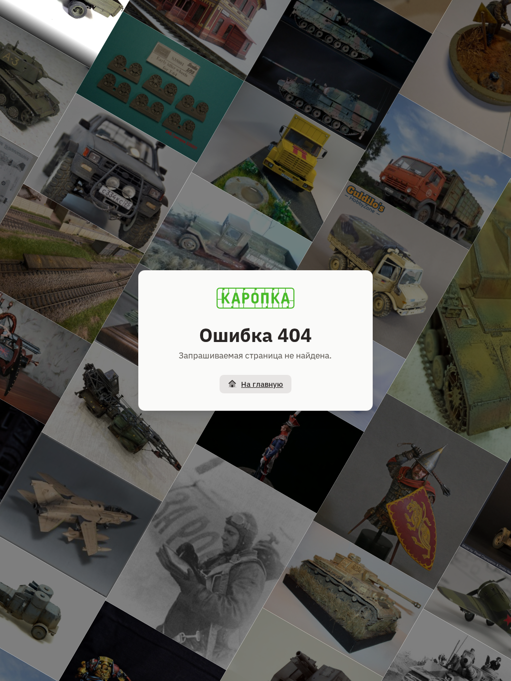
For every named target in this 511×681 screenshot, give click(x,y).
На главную (262, 384)
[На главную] (255, 298)
